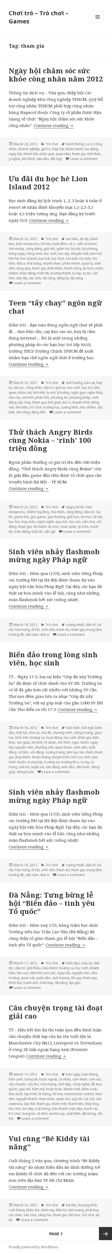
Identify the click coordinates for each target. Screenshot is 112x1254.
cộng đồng (34, 248)
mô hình (64, 742)
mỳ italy (85, 258)
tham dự (63, 629)
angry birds (75, 507)
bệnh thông (75, 144)
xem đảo (68, 767)
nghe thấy (94, 392)
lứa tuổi (71, 258)
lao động (91, 149)
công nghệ (81, 1084)
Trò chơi (51, 144)
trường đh (16, 634)
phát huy (92, 1210)
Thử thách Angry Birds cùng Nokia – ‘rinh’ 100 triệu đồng (50, 440)
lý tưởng (63, 392)
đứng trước (25, 772)
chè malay (16, 248)
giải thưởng (56, 516)
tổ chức (53, 526)
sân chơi (88, 521)
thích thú (15, 982)
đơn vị (44, 634)
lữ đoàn (50, 742)
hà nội (75, 248)
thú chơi (15, 1108)
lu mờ (51, 392)
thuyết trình (81, 402)
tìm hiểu (22, 407)
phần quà (46, 154)
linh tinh (39, 392)
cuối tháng (17, 1210)
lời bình (37, 742)
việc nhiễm (88, 407)
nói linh (27, 397)
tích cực (77, 757)
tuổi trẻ (24, 767)
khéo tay (47, 1210)
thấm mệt (59, 1103)
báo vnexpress (27, 243)
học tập (64, 253)
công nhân (34, 387)
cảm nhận (79, 1079)
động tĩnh (38, 412)
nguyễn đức (81, 973)
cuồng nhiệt (75, 624)
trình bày (46, 982)
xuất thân (73, 1113)
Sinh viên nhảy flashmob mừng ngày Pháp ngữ (54, 556)
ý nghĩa (14, 158)
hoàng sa (37, 737)
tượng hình (69, 407)
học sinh (50, 253)
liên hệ (14, 258)
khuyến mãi (80, 253)
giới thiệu (34, 968)
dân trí (48, 387)
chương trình (62, 732)
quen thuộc (63, 747)
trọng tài (28, 1113)
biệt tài (21, 732)
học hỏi (14, 521)
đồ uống (76, 278)
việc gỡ (49, 531)
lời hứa (57, 1094)
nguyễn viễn (24, 747)
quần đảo (43, 978)
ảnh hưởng (74, 382)
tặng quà (23, 268)
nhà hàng (34, 263)
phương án (59, 397)
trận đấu (76, 1108)
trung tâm (94, 629)
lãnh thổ (36, 973)
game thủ (21, 516)
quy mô (61, 521)
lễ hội (36, 629)
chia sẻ (34, 732)
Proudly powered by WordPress (33, 1247)
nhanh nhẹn (52, 263)
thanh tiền (75, 1103)
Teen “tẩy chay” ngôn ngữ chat (55, 307)
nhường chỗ (44, 747)
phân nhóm (71, 263)
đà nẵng (49, 278)
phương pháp (80, 397)
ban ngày (73, 1074)
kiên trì (61, 1210)
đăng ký (63, 278)
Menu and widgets (97, 22)
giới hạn (73, 516)
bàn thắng (90, 1074)
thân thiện (55, 268)
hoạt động (54, 737)
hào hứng (22, 629)
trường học (51, 407)
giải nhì (49, 248)
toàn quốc (68, 526)
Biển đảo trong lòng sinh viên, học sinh (53, 659)
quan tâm (63, 154)
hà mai (86, 516)
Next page (105, 1233)
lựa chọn (57, 258)
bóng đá (31, 1079)
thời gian (54, 402)
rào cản (74, 521)
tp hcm (88, 268)
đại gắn (74, 982)
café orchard (87, 243)
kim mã (95, 253)
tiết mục (75, 1215)
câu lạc (18, 387)
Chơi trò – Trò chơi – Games (39, 17)
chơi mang (48, 1084)
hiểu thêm (50, 968)
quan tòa (63, 1099)
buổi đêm (59, 243)
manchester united (79, 1094)
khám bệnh (74, 149)
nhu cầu (15, 397)
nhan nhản (47, 1099)
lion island (28, 258)
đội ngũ (56, 158)
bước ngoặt (48, 1079)
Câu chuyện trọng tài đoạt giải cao (56, 1012)
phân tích (42, 397)
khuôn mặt (72, 1089)
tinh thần (94, 154)
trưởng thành (61, 273)
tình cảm (91, 757)
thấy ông (92, 1103)
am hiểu (72, 239)
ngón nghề (45, 521)
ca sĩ (89, 144)
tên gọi (76, 978)
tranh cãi (90, 1108)
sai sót (89, 1099)
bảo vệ (89, 382)
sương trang (55, 752)
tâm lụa (72, 752)
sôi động (37, 752)
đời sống (23, 412)
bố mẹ (46, 243)
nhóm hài (30, 154)
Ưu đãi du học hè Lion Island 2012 (48, 183)
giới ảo (60, 387)
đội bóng (89, 1113)
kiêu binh (16, 1094)
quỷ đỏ (77, 1099)
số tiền (23, 752)
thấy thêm (22, 757)
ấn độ (84, 239)
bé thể (71, 1205)
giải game (38, 516)
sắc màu (15, 1215)
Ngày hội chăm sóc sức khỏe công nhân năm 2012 (56, 75)
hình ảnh (21, 737)
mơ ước (49, 973)
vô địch (42, 1113)
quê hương (60, 978)
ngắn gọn (78, 392)
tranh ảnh (30, 982)
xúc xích (35, 278)
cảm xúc (95, 1079)
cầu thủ (33, 1084)
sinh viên (48, 629)
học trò (87, 387)
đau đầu (43, 158)
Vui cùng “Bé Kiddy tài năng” (49, 1143)
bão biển (73, 727)
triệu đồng (28, 273)
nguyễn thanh (26, 1099)
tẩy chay (24, 402)
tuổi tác (37, 531)
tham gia (79, 154)
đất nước (83, 767)
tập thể (29, 1103)
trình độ (43, 273)
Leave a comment (83, 158)
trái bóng (43, 1108)
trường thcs (70, 762)
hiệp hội (58, 149)
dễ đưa (96, 1084)
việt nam (32, 634)
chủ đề (46, 732)
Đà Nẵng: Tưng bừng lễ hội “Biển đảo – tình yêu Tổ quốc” (52, 903)
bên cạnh (16, 1079)
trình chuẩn (17, 762)
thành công (73, 268)
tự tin (87, 273)
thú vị (67, 402)
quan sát (28, 978)
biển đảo (73, 963)
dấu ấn (89, 512)
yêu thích (28, 158)
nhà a (21, 263)
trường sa (52, 762)
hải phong (89, 248)
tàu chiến (86, 752)
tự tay (85, 762)
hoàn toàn (54, 1089)
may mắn (28, 521)
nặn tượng (76, 1210)
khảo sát (25, 392)
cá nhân (65, 1079)
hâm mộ (38, 1089)
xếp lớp (21, 278)
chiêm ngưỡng (38, 512)
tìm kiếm (39, 526)
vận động (53, 767)
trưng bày (35, 762)
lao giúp (23, 742)
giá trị (45, 149)
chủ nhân (57, 512)
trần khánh (60, 1108)
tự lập (76, 273)
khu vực (23, 973)
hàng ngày (17, 253)
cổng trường (83, 732)
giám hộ (63, 248)
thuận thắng (41, 757)
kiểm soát (89, 1089)
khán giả (84, 737)
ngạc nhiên (80, 742)
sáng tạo (45, 1215)
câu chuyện (17, 1084)
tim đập (28, 1108)
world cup (57, 1113)
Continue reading (54, 125)
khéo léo (33, 1210)
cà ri (72, 243)
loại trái (44, 258)
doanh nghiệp (29, 149)
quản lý (87, 263)
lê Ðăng (45, 1094)
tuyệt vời (37, 767)
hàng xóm (34, 253)
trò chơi (35, 407)
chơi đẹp (64, 1084)
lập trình (30, 1094)
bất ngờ (88, 727)
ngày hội (15, 154)
